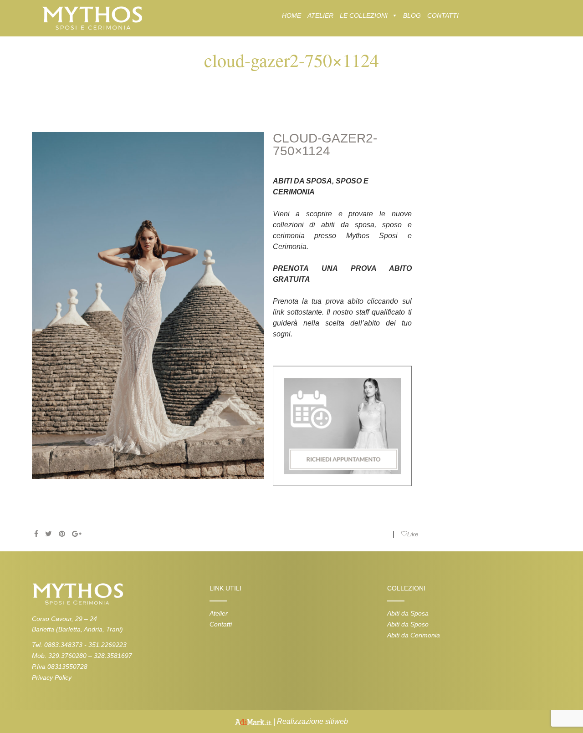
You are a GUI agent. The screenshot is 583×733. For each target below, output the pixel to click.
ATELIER (320, 15)
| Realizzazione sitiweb (309, 721)
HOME (291, 15)
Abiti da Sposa (408, 613)
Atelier (219, 613)
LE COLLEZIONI (364, 15)
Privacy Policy (52, 677)
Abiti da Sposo (408, 624)
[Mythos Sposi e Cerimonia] (92, 17)
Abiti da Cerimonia (413, 635)
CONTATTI (443, 15)
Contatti (221, 624)
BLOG (412, 15)
